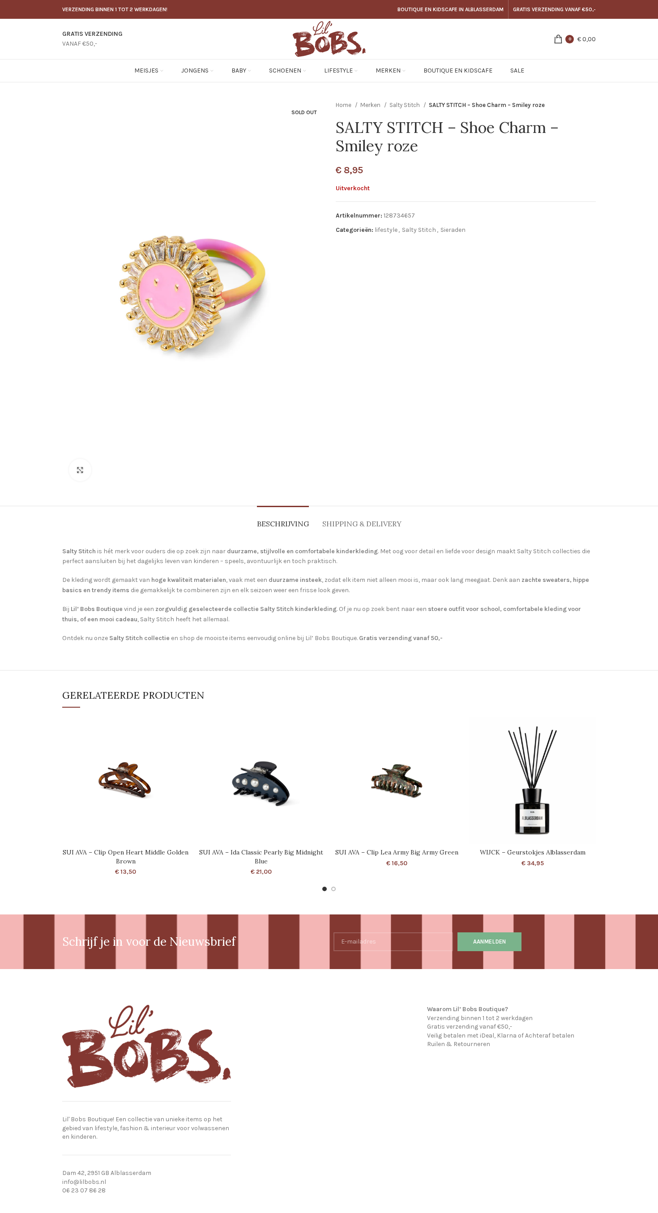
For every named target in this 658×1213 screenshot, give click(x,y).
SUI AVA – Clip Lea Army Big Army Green (396, 852)
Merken (371, 105)
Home (344, 105)
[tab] (283, 519)
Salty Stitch (405, 105)
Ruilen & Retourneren (458, 1044)
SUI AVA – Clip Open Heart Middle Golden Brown (125, 856)
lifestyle (386, 230)
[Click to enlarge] (80, 470)
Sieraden (453, 230)
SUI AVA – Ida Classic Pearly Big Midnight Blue (261, 856)
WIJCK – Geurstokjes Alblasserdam (532, 852)
